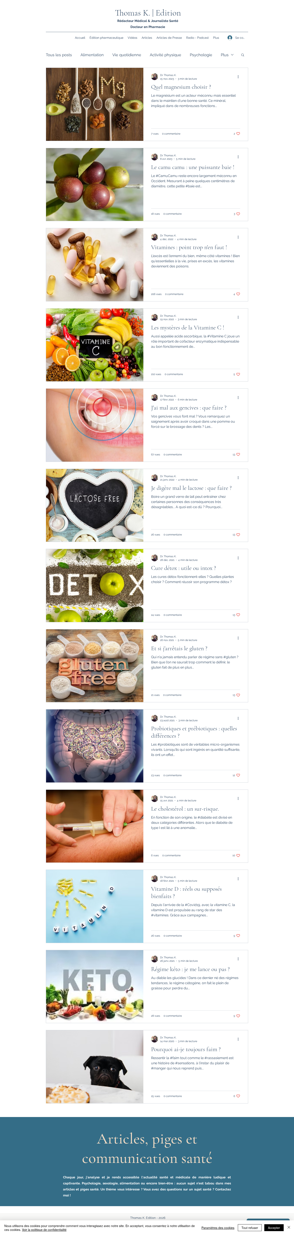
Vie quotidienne (126, 55)
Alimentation (92, 55)
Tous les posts (59, 55)
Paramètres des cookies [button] (217, 1228)
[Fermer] (288, 1228)
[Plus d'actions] (239, 76)
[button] (243, 55)
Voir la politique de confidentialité (44, 1229)
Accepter (274, 1228)
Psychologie (201, 55)
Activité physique (165, 55)
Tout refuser (249, 1228)
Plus (225, 55)
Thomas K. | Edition (148, 13)
